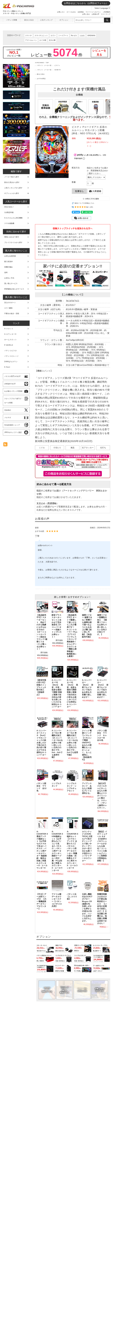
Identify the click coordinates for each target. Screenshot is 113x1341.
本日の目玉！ (9, 207)
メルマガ (7, 418)
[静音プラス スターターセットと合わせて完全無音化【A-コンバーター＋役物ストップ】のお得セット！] (57, 607)
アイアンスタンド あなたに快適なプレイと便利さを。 (87, 788)
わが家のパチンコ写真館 (13, 391)
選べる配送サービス (64, 989)
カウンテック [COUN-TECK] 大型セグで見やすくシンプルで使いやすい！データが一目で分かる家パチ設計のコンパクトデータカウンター (87, 846)
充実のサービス (47, 989)
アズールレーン (31, 40)
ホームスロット (10, 340)
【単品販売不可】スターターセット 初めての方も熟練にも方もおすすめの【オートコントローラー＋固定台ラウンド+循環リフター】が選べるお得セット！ (42, 632)
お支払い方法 (82, 990)
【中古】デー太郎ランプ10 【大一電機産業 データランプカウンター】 (42, 901)
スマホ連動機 (9, 223)
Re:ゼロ (74, 35)
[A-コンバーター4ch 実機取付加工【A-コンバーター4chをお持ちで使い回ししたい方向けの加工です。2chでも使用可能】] (72, 722)
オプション (63, 20)
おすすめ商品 (41, 78)
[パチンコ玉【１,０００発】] (72, 886)
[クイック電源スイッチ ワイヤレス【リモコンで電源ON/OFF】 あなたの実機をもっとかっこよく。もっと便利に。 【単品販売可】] (88, 722)
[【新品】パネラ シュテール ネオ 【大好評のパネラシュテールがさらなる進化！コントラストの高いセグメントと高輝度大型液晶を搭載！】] (103, 823)
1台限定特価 (9, 212)
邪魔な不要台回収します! (99, 990)
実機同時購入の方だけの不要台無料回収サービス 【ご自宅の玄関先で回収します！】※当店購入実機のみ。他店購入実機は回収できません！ (102, 908)
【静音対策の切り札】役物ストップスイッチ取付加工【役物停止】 (41, 687)
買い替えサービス (11, 283)
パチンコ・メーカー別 (44, 65)
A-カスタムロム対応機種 (13, 218)
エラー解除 (8, 308)
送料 (6, 272)
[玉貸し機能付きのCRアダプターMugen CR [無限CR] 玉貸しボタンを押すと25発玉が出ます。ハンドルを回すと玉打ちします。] (88, 886)
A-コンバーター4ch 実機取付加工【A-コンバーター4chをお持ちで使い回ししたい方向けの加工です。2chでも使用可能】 (72, 743)
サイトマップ (105, 14)
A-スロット (8, 329)
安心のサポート (10, 303)
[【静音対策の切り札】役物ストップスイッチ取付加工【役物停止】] (42, 672)
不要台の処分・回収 (11, 313)
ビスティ (57, 65)
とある (82, 35)
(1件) (91, 207)
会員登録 (81, 12)
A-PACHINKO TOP (42, 62)
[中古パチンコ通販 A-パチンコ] (18, 8)
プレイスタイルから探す (13, 242)
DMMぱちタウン (11, 362)
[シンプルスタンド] (57, 775)
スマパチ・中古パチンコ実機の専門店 (17, 13)
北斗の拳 (52, 40)
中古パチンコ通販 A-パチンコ (13, 11)
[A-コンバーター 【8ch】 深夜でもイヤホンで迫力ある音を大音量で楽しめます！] (88, 672)
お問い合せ (86, 14)
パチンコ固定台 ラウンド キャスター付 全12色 (102, 735)
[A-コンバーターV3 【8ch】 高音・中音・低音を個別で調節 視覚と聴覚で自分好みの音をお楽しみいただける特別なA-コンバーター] (57, 672)
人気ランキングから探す (13, 188)
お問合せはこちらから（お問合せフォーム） (86, 3)
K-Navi (7, 367)
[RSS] (5, 445)
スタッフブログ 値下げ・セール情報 (13, 401)
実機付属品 (8, 267)
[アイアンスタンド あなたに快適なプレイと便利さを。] (88, 775)
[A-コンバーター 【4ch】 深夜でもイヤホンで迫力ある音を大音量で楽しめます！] (103, 672)
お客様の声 (95, 14)
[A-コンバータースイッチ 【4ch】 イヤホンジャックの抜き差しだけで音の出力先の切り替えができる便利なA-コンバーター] (42, 722)
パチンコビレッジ (11, 356)
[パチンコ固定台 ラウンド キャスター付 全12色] (103, 722)
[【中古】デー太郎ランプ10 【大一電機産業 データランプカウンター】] (42, 886)
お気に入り (61, 12)
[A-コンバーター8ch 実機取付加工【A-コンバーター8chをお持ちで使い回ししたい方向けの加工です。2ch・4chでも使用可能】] (57, 722)
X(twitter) (7, 410)
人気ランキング (46, 20)
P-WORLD (8, 345)
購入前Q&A (8, 261)
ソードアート (63, 35)
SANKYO (57, 70)
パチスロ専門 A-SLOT (12, 376)
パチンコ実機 (11, 20)
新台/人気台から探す (12, 182)
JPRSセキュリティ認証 (13, 432)
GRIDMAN (91, 35)
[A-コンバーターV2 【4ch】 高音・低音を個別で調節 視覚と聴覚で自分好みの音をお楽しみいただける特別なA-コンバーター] (72, 672)
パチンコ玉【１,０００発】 (72, 896)
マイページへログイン (93, 12)
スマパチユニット (41, 35)
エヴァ (53, 35)
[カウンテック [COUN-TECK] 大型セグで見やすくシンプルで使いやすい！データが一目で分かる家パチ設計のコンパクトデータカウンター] (88, 823)
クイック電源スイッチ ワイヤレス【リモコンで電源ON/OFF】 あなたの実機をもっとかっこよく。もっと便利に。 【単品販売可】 (87, 745)
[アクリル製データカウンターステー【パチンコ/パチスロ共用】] (57, 886)
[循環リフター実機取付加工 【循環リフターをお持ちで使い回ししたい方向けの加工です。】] (103, 607)
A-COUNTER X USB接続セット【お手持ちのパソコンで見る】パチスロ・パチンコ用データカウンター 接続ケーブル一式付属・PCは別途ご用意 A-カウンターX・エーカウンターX (57, 851)
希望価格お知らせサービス (14, 289)
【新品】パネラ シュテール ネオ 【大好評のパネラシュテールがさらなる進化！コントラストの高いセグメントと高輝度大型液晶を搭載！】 (102, 846)
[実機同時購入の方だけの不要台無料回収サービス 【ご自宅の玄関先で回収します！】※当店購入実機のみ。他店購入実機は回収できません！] (103, 886)
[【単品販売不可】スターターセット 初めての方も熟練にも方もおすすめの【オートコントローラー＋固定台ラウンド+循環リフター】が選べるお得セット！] (42, 607)
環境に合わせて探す (11, 237)
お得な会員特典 (10, 256)
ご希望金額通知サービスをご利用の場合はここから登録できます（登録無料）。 (72, 473)
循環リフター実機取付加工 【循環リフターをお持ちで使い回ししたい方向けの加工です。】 (102, 625)
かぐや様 (43, 40)
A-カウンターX (10, 334)
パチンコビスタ (10, 351)
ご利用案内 (106, 12)
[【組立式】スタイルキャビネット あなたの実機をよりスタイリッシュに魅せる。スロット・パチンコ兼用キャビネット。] (103, 775)
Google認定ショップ (12, 425)
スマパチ (28, 35)
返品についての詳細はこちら (84, 203)
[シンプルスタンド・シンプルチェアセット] (72, 775)
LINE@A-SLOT (10, 384)
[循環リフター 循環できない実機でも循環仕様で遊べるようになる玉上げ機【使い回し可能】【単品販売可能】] (88, 607)
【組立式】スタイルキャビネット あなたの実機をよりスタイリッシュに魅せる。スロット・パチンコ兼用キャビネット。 (103, 795)
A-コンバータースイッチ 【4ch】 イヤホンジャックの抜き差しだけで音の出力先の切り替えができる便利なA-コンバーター (42, 743)
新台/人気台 (29, 20)
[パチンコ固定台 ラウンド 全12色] (42, 775)
